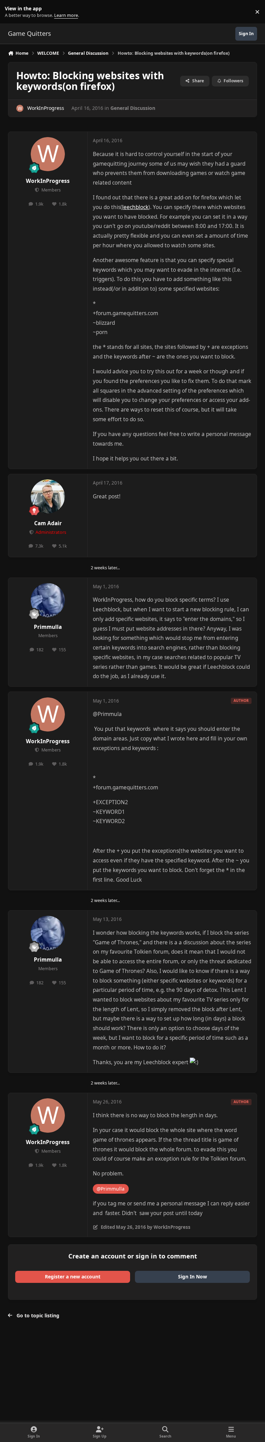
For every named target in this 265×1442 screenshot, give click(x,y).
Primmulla (48, 627)
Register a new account (72, 1276)
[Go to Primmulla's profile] (48, 600)
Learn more (13, 12)
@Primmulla (111, 1188)
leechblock (135, 207)
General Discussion (132, 108)
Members (50, 190)
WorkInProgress (45, 108)
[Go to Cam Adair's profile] (48, 496)
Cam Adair (48, 523)
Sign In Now (192, 1276)
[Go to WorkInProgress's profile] (19, 108)
